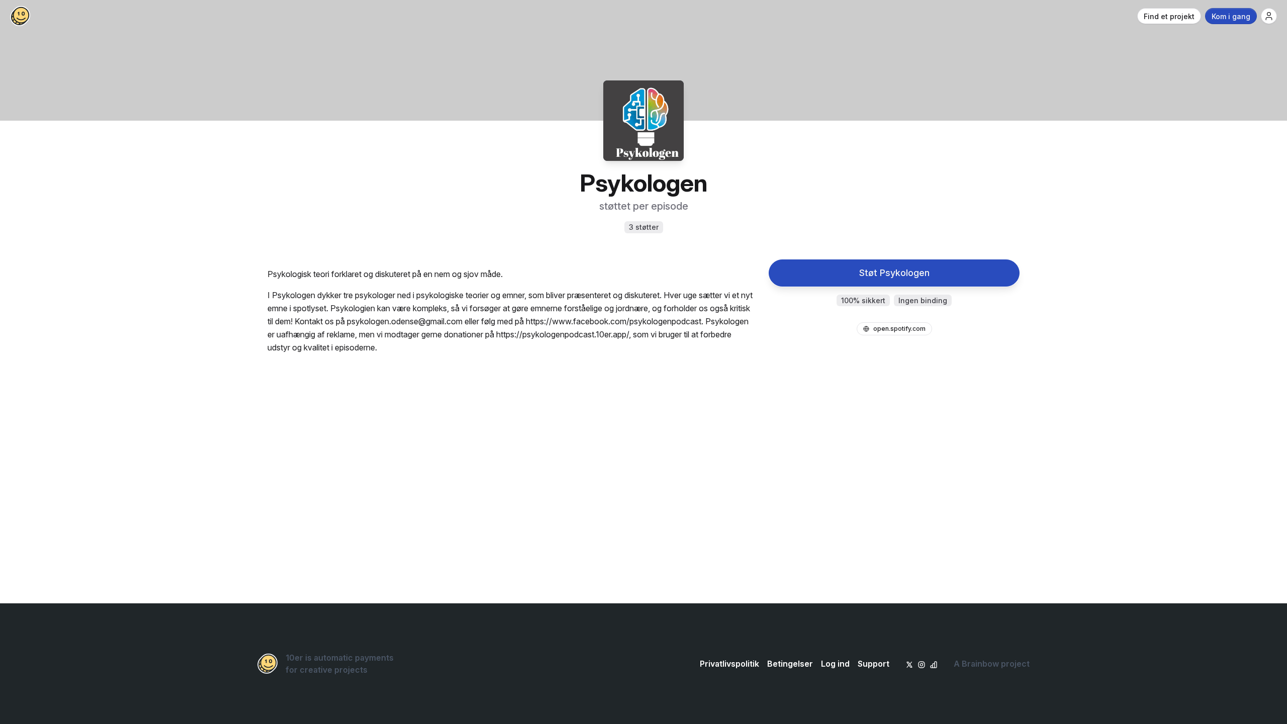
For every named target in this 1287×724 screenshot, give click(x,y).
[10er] (20, 16)
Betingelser (790, 664)
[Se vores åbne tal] (934, 664)
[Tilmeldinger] (1269, 16)
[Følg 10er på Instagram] (921, 664)
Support (873, 664)
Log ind (835, 664)
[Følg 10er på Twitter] (909, 664)
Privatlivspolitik (729, 664)
